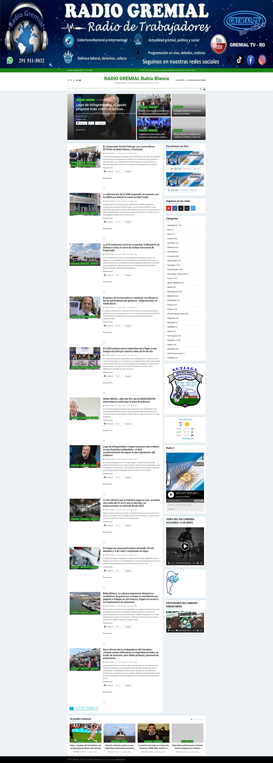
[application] (185, 546)
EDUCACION (172, 261)
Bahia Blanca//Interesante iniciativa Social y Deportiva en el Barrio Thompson (187, 748)
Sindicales (94, 213)
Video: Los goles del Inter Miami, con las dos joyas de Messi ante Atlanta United (85, 748)
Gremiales (171, 265)
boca (169, 230)
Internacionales (173, 269)
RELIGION (171, 323)
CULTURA (171, 243)
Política (170, 309)
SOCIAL (170, 345)
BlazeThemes (120, 759)
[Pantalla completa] (201, 563)
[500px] (193, 208)
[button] (185, 546)
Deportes (171, 247)
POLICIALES (172, 300)
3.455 (91, 709)
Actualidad (74, 100)
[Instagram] (180, 208)
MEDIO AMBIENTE (174, 283)
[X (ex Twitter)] (187, 208)
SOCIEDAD (171, 349)
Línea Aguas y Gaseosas (176, 274)
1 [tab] (191, 719)
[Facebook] (174, 208)
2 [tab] (194, 719)
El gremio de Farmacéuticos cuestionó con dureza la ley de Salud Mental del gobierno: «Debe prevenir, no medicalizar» (168, 70)
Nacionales (84, 100)
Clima (170, 234)
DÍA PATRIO (172, 252)
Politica (74, 166)
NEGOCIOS (171, 296)
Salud (170, 331)
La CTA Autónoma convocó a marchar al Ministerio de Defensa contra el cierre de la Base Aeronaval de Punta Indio (131, 247)
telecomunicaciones (175, 353)
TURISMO (171, 358)
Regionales (172, 318)
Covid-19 (171, 239)
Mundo (170, 287)
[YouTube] (168, 208)
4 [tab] (199, 719)
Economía (171, 256)
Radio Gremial (114, 752)
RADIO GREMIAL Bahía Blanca (136, 78)
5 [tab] (202, 719)
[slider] (183, 563)
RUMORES (171, 327)
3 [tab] (197, 719)
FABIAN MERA (110, 153)
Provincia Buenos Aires (87, 166)
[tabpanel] (85, 738)
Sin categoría (172, 336)
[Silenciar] (198, 563)
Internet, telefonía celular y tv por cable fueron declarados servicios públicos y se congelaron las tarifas (120, 748)
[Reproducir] (169, 563)
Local (83, 163)
